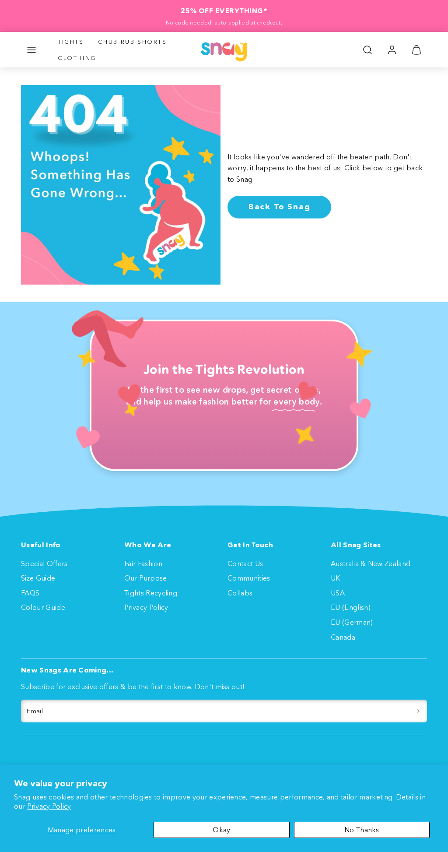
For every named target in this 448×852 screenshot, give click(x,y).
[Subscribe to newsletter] (418, 711)
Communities (249, 578)
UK (335, 578)
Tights (71, 41)
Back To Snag (279, 206)
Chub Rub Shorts (132, 41)
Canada (343, 637)
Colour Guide (43, 607)
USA (338, 592)
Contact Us (245, 563)
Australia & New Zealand (370, 563)
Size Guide (38, 578)
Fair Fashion (143, 563)
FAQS (30, 592)
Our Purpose (145, 578)
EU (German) (352, 622)
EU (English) (351, 607)
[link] (392, 49)
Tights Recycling (150, 592)
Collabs (240, 592)
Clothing (77, 57)
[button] (31, 49)
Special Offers (44, 563)
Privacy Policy (49, 806)
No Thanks (361, 829)
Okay (221, 829)
